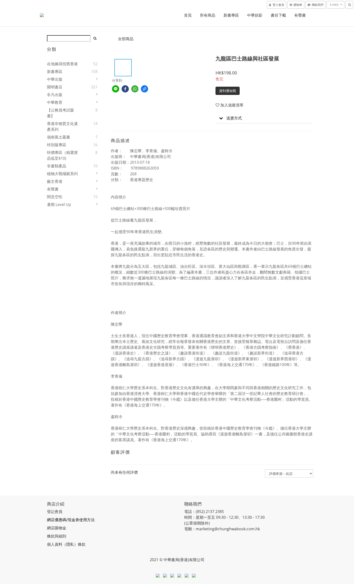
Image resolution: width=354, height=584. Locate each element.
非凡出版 (54, 94)
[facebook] (125, 88)
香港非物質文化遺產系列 (62, 126)
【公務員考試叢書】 (60, 112)
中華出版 (54, 79)
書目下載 (278, 15)
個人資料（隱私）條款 (66, 544)
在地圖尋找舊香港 (62, 63)
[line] (115, 88)
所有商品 (207, 15)
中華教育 (54, 102)
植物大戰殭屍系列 (62, 173)
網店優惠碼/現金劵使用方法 (71, 519)
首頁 (188, 15)
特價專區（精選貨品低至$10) (62, 155)
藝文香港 (54, 181)
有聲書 (300, 15)
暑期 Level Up (59, 204)
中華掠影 (254, 15)
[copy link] (144, 88)
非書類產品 (56, 166)
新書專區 (231, 15)
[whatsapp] (134, 88)
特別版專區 (56, 144)
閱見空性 (54, 196)
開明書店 (54, 87)
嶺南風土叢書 (58, 137)
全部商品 (125, 38)
